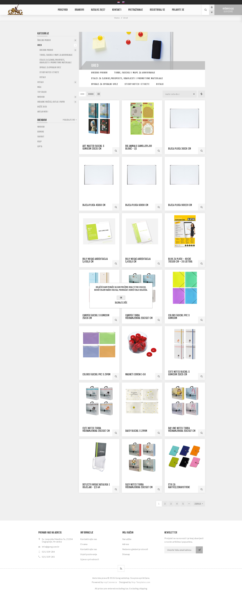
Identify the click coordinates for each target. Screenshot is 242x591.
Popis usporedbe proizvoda (201, 94)
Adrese (125, 544)
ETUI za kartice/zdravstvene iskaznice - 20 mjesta (179, 487)
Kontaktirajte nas (88, 539)
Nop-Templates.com (140, 582)
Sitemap (126, 554)
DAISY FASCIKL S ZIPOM (136, 430)
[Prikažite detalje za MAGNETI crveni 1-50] (142, 344)
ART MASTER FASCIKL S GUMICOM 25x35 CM (93, 147)
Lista (98, 94)
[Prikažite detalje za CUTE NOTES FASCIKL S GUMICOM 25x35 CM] (185, 344)
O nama (83, 544)
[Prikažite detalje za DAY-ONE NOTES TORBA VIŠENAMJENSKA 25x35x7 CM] (185, 400)
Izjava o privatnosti (89, 559)
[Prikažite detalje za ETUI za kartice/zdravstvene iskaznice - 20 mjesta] (185, 457)
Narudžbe (127, 539)
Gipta (39, 146)
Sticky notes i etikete (137, 84)
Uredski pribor (99, 72)
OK (121, 297)
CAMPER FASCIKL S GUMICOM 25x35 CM (95, 316)
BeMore (40, 131)
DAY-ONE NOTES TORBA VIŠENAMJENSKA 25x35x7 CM (181, 429)
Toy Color (41, 92)
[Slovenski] (123, 2)
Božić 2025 (42, 106)
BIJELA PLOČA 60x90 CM (136, 205)
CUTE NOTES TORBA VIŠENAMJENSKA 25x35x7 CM (96, 429)
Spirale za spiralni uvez (104, 84)
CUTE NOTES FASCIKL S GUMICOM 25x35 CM (179, 373)
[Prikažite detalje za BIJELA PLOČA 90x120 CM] (185, 175)
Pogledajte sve (69, 120)
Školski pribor (44, 40)
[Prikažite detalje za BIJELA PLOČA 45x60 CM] (99, 175)
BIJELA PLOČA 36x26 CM (179, 148)
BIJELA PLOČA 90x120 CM (180, 205)
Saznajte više (121, 302)
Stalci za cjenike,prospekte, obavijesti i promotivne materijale (127, 78)
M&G (39, 87)
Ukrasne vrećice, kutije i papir (51, 101)
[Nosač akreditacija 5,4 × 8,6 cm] (99, 231)
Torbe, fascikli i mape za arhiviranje (134, 72)
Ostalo (160, 84)
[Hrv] (118, 2)
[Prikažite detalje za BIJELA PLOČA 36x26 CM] (185, 118)
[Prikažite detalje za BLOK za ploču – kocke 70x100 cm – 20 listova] (185, 231)
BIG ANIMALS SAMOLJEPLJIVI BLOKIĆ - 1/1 (138, 147)
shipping (143, 588)
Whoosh (41, 97)
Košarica (228, 10)
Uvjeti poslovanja (88, 554)
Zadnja (197, 503)
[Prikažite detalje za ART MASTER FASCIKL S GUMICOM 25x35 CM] (99, 118)
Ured (39, 45)
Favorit (40, 136)
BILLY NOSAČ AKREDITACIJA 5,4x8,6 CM (95, 260)
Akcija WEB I (42, 111)
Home (117, 18)
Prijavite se (213, 7)
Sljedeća (189, 504)
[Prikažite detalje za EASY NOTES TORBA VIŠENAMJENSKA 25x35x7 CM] (142, 457)
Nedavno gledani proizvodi (135, 549)
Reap (39, 141)
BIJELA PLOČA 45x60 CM (93, 205)
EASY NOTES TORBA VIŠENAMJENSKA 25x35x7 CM (139, 486)
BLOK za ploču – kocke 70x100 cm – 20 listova (180, 260)
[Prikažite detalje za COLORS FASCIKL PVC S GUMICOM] (185, 288)
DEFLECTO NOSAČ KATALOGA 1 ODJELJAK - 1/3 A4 (96, 486)
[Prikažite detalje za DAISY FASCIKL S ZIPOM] (142, 400)
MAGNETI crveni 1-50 (135, 374)
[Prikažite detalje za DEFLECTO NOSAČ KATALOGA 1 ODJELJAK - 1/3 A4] (99, 457)
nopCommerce (110, 582)
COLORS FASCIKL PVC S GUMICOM (179, 316)
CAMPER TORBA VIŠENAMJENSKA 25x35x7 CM (139, 316)
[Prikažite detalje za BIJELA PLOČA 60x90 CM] (142, 175)
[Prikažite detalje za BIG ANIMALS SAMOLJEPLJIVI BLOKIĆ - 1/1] (142, 118)
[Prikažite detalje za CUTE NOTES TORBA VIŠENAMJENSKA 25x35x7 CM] (99, 400)
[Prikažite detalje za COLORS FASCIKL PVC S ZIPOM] (99, 344)
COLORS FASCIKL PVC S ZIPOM (96, 374)
